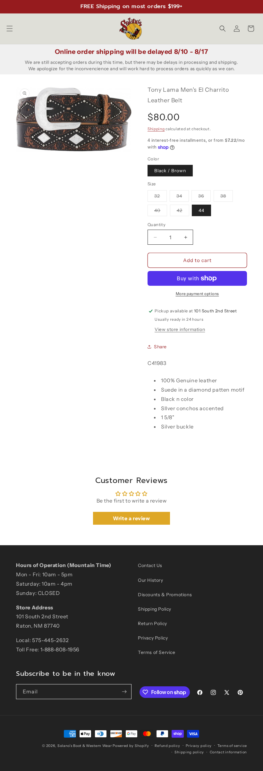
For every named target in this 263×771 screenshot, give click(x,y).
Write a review (131, 518)
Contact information (228, 752)
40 (160, 211)
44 (201, 210)
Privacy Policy (153, 638)
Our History (150, 580)
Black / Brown (170, 171)
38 (226, 197)
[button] (10, 28)
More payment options (197, 293)
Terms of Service (156, 652)
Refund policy (167, 745)
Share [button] (160, 347)
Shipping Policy (154, 609)
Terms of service (232, 745)
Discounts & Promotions (165, 594)
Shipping (156, 128)
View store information (180, 329)
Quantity (156, 224)
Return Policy (152, 623)
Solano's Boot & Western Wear (84, 745)
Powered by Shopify (131, 745)
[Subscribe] (124, 691)
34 (182, 197)
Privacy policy (199, 745)
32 (160, 197)
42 (183, 211)
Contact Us (150, 565)
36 (204, 197)
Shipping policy (189, 752)
